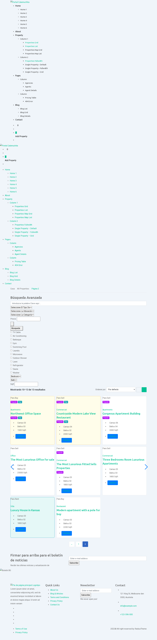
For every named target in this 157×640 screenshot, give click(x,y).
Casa (12, 289)
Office (13, 456)
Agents (28, 87)
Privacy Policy (56, 601)
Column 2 (24, 57)
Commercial (62, 410)
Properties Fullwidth (33, 61)
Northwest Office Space (26, 413)
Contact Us (55, 605)
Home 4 (23, 20)
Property (19, 35)
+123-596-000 (126, 614)
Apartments (15, 410)
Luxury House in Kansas (25, 510)
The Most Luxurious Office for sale (32, 459)
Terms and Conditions (59, 597)
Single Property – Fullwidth (36, 68)
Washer (16, 373)
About (18, 31)
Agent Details (31, 90)
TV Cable (17, 332)
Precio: (13, 319)
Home (18, 6)
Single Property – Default (35, 65)
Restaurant (61, 506)
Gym (15, 343)
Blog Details (25, 116)
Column (23, 79)
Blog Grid (24, 112)
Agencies (29, 83)
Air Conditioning (19, 336)
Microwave (17, 354)
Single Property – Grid (34, 72)
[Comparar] (13, 406)
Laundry (16, 351)
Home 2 (23, 13)
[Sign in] (16, 129)
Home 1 (23, 9)
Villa (12, 506)
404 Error (29, 101)
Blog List (23, 109)
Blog (17, 105)
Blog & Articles (56, 593)
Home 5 (23, 24)
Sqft (12, 384)
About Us (54, 590)
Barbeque (17, 339)
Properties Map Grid (33, 50)
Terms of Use (21, 629)
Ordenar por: (100, 389)
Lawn (15, 362)
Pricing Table (30, 98)
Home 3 (23, 17)
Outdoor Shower (20, 358)
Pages (18, 75)
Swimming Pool (19, 347)
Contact (18, 120)
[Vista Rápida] (15, 406)
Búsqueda (15, 328)
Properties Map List (33, 54)
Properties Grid (31, 43)
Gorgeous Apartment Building (121, 413)
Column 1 (24, 39)
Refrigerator (18, 365)
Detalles (20, 436)
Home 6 (23, 28)
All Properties (23, 289)
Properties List (31, 46)
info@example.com (128, 606)
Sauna (15, 369)
